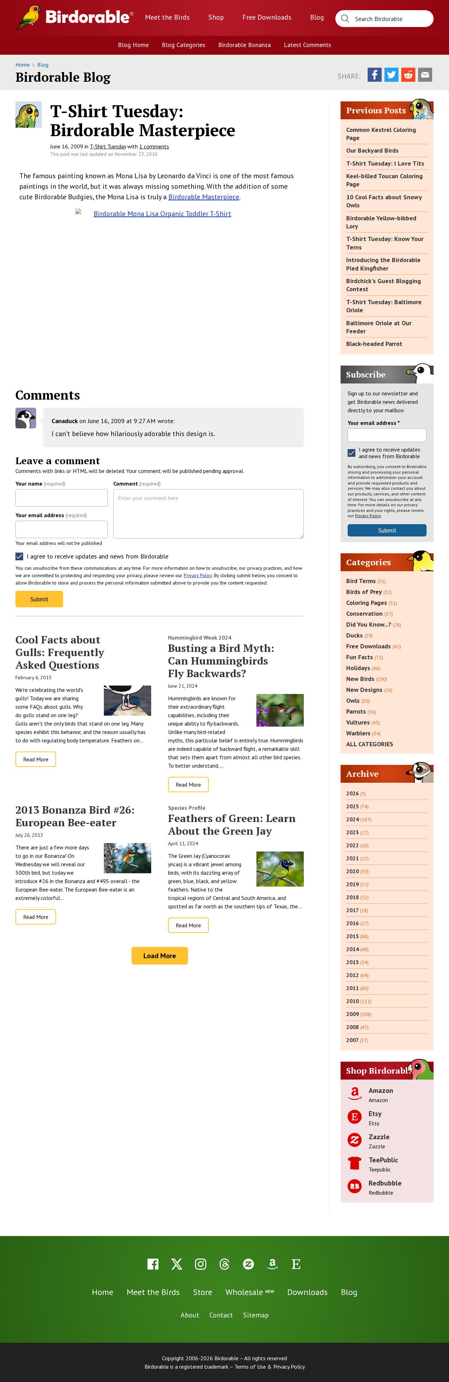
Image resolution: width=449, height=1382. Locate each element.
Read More (35, 759)
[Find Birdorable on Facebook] (153, 1264)
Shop (216, 17)
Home (23, 64)
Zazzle (379, 1136)
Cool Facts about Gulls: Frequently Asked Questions (59, 652)
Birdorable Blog (62, 77)
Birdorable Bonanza (244, 45)
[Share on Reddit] (408, 75)
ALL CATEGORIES (369, 744)
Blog (317, 17)
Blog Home (133, 45)
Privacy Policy (198, 575)
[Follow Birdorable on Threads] (224, 1264)
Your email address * (374, 422)
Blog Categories (183, 45)
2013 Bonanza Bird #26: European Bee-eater (75, 816)
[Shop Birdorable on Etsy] (296, 1264)
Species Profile (187, 807)
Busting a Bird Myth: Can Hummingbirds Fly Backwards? (221, 660)
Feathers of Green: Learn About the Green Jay (232, 824)
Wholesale (250, 1292)
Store (202, 1292)
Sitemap (256, 1315)
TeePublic (383, 1159)
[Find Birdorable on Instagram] (200, 1264)
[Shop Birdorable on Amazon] (272, 1264)
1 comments (154, 146)
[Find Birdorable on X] (176, 1264)
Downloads (266, 17)
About (190, 1315)
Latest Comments (307, 45)
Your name (40, 483)
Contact (221, 1315)
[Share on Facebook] (375, 75)
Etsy (375, 1113)
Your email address (51, 515)
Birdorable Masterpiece (203, 196)
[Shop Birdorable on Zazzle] (248, 1264)
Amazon (381, 1090)
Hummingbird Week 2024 (199, 637)
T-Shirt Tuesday (108, 146)
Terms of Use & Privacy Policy (269, 1366)
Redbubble (385, 1183)
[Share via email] (425, 75)
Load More (159, 955)
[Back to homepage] (90, 16)
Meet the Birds (167, 17)
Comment (137, 483)
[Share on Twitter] (391, 75)
